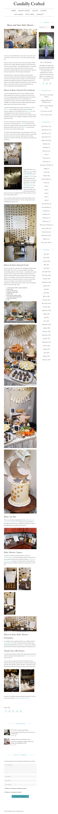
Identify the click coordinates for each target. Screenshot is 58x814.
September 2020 (46, 324)
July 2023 (46, 289)
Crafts (35, 10)
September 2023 (46, 282)
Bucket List (45, 151)
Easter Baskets (45, 179)
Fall (45, 186)
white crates (22, 123)
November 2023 (46, 275)
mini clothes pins (7, 561)
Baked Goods (24, 10)
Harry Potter (45, 228)
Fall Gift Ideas (45, 203)
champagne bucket (30, 520)
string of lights (29, 171)
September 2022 (46, 310)
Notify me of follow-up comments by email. (16, 788)
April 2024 (46, 268)
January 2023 (46, 300)
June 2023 (46, 293)
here (23, 644)
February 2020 (46, 331)
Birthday (45, 144)
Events (44, 10)
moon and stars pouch (29, 655)
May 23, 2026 (13, 744)
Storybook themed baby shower (21, 698)
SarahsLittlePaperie (8, 557)
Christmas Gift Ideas (45, 165)
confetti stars (31, 559)
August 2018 (46, 349)
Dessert (45, 175)
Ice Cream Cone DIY (46, 111)
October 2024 (46, 261)
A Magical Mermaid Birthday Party (20, 739)
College (46, 168)
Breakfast (45, 147)
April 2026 (46, 257)
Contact (40, 14)
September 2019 (46, 342)
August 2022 (46, 314)
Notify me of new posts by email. (13, 792)
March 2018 (46, 356)
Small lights (30, 111)
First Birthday (45, 207)
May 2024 (46, 264)
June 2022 (46, 321)
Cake (45, 154)
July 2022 (46, 317)
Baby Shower (45, 126)
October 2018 (46, 345)
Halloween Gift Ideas (45, 225)
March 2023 (46, 296)
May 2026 (46, 254)
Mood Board (45, 235)
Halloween (45, 218)
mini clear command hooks (29, 174)
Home (13, 10)
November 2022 (46, 303)
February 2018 (46, 359)
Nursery (45, 239)
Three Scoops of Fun (46, 114)
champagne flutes (14, 521)
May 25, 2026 (13, 735)
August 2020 (46, 328)
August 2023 (46, 286)
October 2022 (46, 307)
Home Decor (45, 232)
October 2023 (46, 278)
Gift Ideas (18, 14)
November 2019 (46, 335)
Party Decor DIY (45, 242)
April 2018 (46, 352)
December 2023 (46, 271)
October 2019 (46, 338)
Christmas (45, 158)
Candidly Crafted (29, 4)
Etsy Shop (30, 14)
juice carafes (7, 521)
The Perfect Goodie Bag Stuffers (20, 730)
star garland (31, 176)
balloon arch (7, 109)
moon (25, 127)
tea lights (31, 185)
